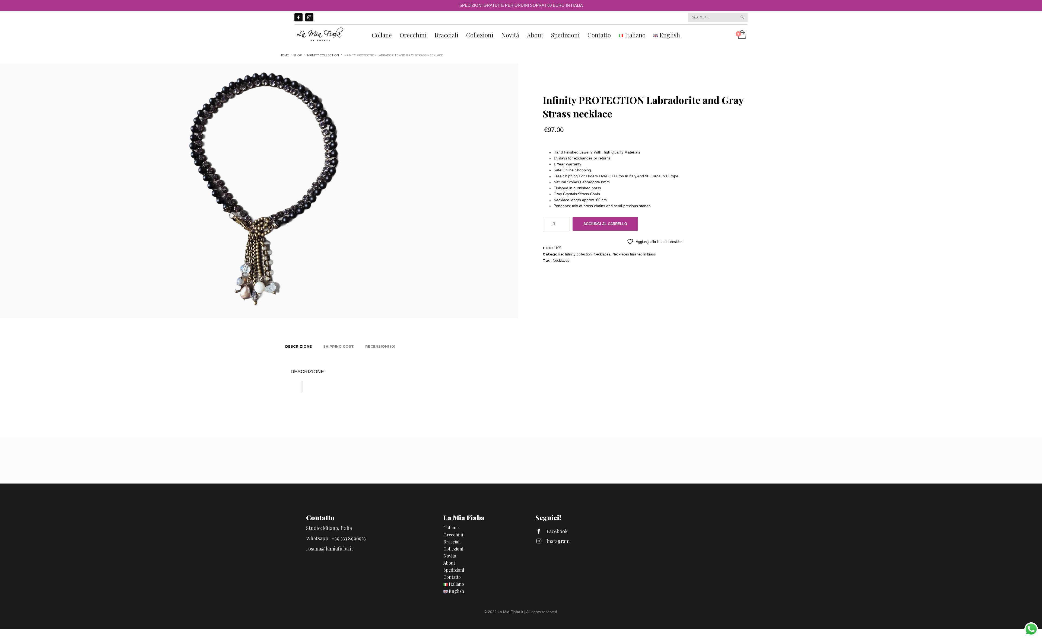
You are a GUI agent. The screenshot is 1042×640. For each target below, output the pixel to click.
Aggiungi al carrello (605, 224)
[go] (742, 17)
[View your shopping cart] (741, 35)
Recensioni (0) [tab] (380, 346)
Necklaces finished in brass (634, 254)
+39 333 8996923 (349, 538)
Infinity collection (578, 254)
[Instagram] (309, 17)
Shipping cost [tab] (338, 346)
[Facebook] (298, 17)
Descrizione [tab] (298, 346)
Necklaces (602, 254)
